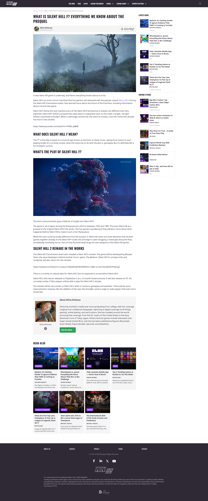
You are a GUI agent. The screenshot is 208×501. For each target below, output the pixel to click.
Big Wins (72, 3)
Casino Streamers (97, 3)
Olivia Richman (46, 28)
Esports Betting (138, 3)
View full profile (66, 330)
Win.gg (35, 11)
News (41, 11)
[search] (200, 4)
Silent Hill (123, 100)
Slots (86, 3)
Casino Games (121, 3)
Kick (79, 3)
